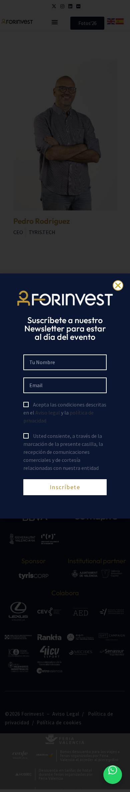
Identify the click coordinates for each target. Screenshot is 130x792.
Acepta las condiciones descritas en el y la (64, 412)
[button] (118, 285)
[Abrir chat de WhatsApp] (112, 774)
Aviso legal (47, 412)
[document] (65, 396)
